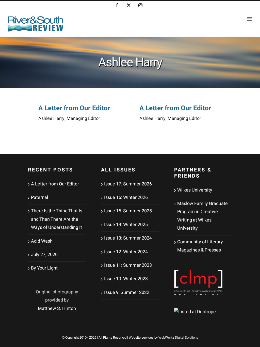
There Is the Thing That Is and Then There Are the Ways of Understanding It (56, 219)
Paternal (39, 197)
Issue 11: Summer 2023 (128, 265)
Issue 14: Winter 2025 (126, 224)
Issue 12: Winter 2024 (126, 251)
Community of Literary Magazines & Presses (200, 246)
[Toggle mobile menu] (249, 19)
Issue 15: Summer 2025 (128, 211)
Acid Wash (42, 241)
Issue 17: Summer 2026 (128, 184)
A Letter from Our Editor (74, 108)
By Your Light (44, 268)
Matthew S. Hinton (57, 308)
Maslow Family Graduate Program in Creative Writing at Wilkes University (202, 216)
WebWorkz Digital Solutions (178, 337)
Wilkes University (194, 190)
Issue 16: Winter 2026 (126, 197)
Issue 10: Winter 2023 (126, 278)
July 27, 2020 (44, 254)
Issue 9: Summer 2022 (126, 292)
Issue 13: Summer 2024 (128, 238)
